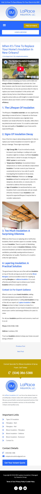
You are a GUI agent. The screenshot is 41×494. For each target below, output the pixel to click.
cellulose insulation (22, 279)
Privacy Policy (20, 481)
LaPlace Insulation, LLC (11, 395)
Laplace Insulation (24, 302)
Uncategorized (8, 56)
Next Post (20, 351)
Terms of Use (10, 481)
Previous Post (20, 346)
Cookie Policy (30, 481)
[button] (4, 25)
